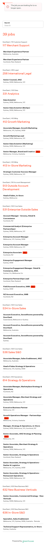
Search (7, 23)
